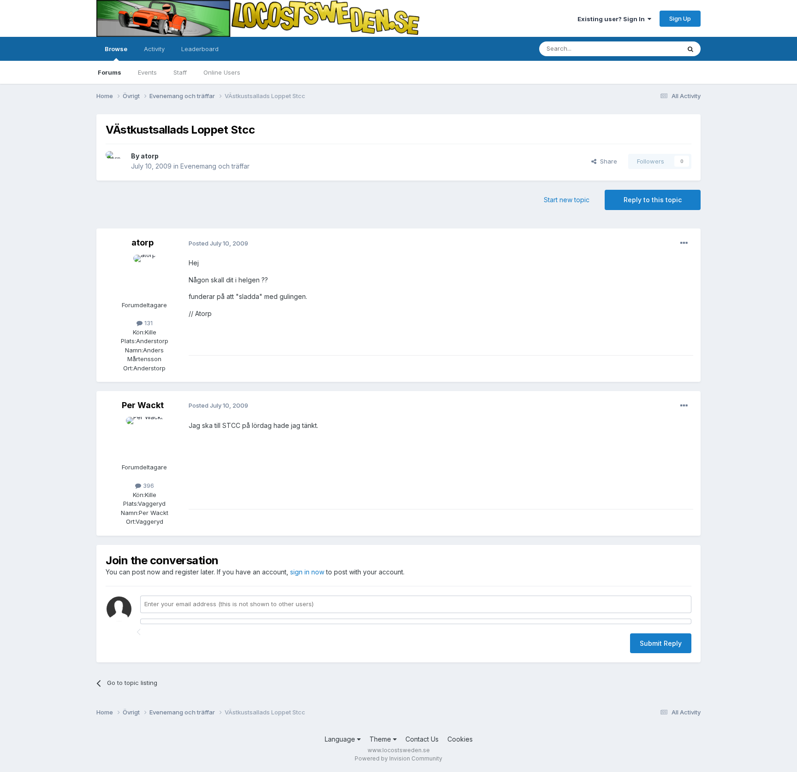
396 (147, 485)
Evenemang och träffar (215, 166)
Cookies (460, 739)
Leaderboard (200, 49)
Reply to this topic (653, 200)
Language (341, 739)
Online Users (221, 72)
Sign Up (680, 18)
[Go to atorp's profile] (116, 161)
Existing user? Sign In (612, 19)
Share (606, 161)
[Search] (690, 48)
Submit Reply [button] (661, 643)
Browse (116, 49)
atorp (150, 156)
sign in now (307, 572)
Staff (180, 72)
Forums (109, 72)
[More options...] (684, 243)
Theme (381, 739)
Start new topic (566, 200)
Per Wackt (143, 405)
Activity (154, 49)
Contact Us (422, 739)
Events (147, 72)
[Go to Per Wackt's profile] (144, 437)
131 (148, 323)
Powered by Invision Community (398, 758)
